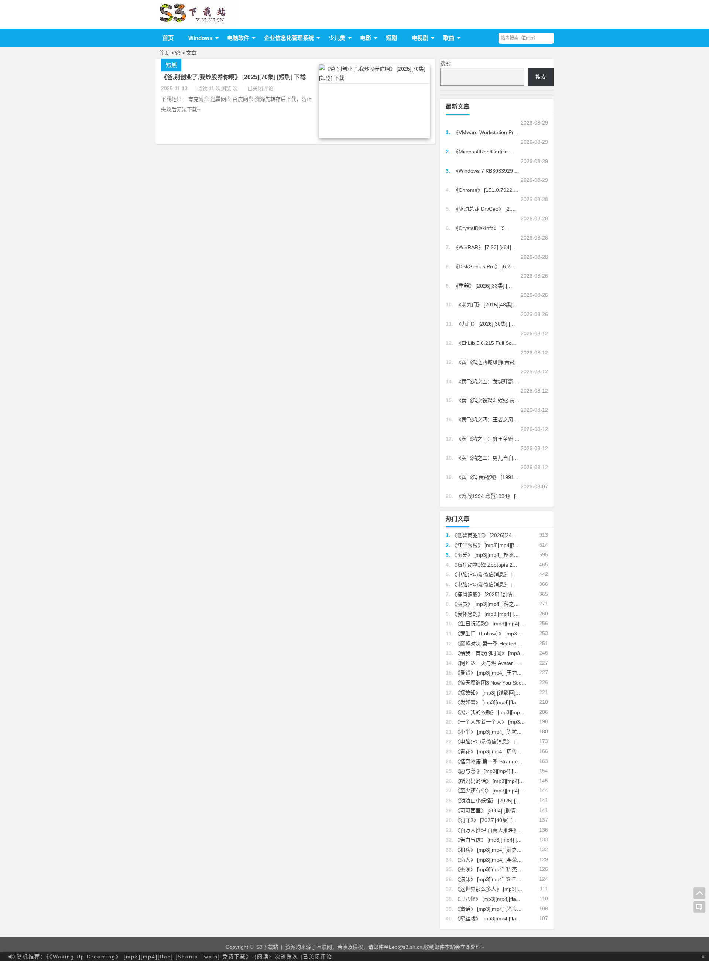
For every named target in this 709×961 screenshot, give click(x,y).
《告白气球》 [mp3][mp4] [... (488, 840)
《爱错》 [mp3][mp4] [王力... (488, 673)
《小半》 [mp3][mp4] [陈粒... (488, 732)
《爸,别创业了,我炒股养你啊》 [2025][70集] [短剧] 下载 (233, 77)
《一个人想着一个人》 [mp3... (489, 722)
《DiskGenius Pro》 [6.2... (484, 266)
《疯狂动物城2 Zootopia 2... (484, 565)
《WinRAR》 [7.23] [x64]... (484, 247)
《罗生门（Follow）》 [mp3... (488, 633)
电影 (365, 38)
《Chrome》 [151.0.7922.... (485, 190)
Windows (200, 38)
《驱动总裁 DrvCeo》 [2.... (484, 209)
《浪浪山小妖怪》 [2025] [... (487, 801)
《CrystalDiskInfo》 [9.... (482, 228)
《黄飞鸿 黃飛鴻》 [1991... (487, 477)
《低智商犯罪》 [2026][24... (484, 535)
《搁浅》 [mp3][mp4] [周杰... (488, 869)
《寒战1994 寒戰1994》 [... (488, 496)
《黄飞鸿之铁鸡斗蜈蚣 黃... (487, 400)
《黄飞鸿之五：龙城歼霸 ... (487, 381)
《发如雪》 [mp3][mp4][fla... (487, 702)
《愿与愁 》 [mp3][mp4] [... (486, 771)
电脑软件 (238, 38)
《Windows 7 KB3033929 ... (486, 171)
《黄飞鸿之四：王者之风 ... (487, 419)
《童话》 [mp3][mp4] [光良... (488, 909)
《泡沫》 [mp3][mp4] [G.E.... (488, 879)
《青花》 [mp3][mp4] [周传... (488, 751)
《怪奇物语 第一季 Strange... (488, 761)
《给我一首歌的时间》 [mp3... (489, 653)
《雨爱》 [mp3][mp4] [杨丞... (485, 555)
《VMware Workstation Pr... (485, 132)
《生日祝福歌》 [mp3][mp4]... (489, 623)
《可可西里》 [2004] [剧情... (487, 811)
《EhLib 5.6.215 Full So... (486, 343)
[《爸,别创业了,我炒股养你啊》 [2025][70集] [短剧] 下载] (374, 78)
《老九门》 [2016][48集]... (486, 305)
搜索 (445, 63)
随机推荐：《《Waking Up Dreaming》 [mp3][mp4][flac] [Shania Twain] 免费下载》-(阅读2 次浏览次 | (174, 957)
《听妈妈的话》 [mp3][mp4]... (489, 781)
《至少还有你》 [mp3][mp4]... (489, 791)
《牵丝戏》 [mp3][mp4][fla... (487, 918)
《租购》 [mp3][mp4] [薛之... (488, 850)
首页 (168, 38)
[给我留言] (699, 907)
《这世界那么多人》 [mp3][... (488, 889)
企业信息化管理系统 (289, 38)
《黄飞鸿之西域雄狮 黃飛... (487, 362)
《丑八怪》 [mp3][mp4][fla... (487, 899)
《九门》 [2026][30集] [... (485, 324)
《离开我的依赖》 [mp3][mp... (489, 712)
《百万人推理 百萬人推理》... (489, 830)
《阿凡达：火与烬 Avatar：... (489, 663)
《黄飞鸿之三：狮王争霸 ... (487, 439)
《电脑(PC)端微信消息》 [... (484, 574)
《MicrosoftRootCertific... (482, 151)
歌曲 (448, 38)
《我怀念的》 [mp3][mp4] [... (485, 614)
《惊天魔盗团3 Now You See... (490, 683)
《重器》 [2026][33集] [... (482, 286)
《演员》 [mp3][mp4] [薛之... (485, 604)
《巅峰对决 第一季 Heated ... (488, 643)
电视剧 (420, 38)
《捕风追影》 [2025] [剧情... (484, 594)
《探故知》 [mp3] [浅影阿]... (487, 693)
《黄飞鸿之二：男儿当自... (487, 458)
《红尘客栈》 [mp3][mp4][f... (485, 545)
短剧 (391, 38)
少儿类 (337, 38)
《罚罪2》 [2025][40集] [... (485, 820)
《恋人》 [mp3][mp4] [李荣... (488, 860)
